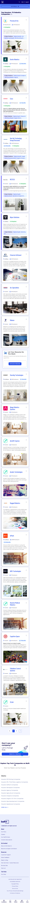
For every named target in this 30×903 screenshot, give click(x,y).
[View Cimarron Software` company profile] (15, 266)
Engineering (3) (16, 232)
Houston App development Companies (12, 801)
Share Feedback (5, 857)
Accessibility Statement (15, 881)
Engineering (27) (17, 156)
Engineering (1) (16, 116)
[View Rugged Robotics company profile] (15, 515)
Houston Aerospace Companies (10, 787)
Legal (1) (16, 77)
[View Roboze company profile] (15, 332)
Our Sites (3, 874)
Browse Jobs (4, 865)
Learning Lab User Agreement (15, 879)
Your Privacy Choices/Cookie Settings (15, 890)
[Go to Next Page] (20, 731)
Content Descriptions (6, 839)
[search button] (19, 2)
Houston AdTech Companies (9, 784)
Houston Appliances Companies (10, 804)
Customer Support (6, 854)
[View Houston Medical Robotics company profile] (15, 615)
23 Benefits (7, 145)
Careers (3, 834)
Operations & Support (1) (18, 195)
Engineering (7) (17, 75)
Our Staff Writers (5, 837)
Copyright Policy (15, 883)
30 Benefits (7, 542)
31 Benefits (23, 63)
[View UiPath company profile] (15, 549)
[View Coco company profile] (15, 114)
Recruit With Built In (6, 846)
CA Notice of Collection (15, 893)
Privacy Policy (15, 886)
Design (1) (23, 75)
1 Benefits (23, 102)
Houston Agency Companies (9, 790)
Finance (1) (23, 116)
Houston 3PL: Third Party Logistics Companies (14, 782)
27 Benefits (23, 640)
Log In (27, 2)
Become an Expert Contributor (9, 848)
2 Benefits (24, 379)
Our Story (3, 831)
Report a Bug (4, 860)
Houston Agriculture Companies (10, 793)
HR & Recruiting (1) (19, 38)
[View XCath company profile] (15, 712)
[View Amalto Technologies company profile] (15, 483)
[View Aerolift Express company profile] (15, 452)
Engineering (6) (16, 194)
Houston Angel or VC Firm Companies (12, 798)
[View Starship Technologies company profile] (15, 387)
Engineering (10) (17, 36)
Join (22, 2)
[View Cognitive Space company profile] (15, 648)
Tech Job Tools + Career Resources (10, 862)
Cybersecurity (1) (8, 195)
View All (4, 807)
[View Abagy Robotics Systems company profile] (15, 420)
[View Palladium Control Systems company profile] (15, 681)
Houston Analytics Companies (10, 795)
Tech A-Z (3, 868)
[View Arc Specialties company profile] (15, 299)
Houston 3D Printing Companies (10, 779)
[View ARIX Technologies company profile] (15, 583)
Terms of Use (15, 888)
